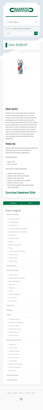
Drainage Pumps (14, 332)
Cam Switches (13, 225)
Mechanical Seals (12, 375)
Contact (27, 393)
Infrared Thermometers (16, 364)
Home (15, 28)
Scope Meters (13, 361)
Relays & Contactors (15, 245)
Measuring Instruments (14, 340)
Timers (11, 248)
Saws (10, 291)
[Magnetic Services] (21, 13)
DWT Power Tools (12, 270)
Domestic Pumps (14, 326)
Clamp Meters (13, 348)
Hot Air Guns (13, 297)
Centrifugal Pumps (14, 319)
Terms (33, 393)
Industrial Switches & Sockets (18, 232)
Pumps (20, 28)
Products (15, 393)
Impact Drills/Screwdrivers (17, 278)
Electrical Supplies (12, 214)
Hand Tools (10, 305)
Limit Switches (13, 254)
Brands (21, 393)
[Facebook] (21, 399)
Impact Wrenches (14, 281)
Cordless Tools (13, 275)
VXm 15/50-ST (27, 28)
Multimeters (12, 344)
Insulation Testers (14, 351)
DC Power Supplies (15, 367)
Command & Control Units (17, 251)
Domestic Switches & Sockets (18, 229)
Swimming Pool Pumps (16, 322)
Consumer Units (14, 238)
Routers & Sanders (15, 294)
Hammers (12, 284)
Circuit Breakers (14, 222)
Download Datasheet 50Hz (20, 192)
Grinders (11, 288)
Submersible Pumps (15, 329)
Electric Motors (11, 266)
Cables (11, 241)
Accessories (12, 301)
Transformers (13, 261)
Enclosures (12, 235)
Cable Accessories (14, 219)
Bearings (9, 310)
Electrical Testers (14, 357)
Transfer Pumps (14, 335)
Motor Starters (13, 258)
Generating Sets (12, 380)
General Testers (14, 354)
